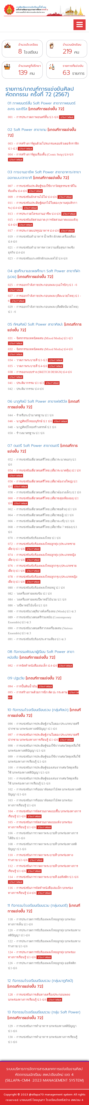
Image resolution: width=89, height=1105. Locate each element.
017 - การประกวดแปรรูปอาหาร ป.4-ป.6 (34, 230)
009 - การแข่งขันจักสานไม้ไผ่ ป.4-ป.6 (33, 197)
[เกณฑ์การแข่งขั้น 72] (46, 109)
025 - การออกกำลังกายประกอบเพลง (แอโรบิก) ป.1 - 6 (42, 285)
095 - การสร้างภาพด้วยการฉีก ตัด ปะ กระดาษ (38, 692)
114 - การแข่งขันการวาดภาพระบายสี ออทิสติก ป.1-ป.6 (43, 877)
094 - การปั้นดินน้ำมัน (23, 686)
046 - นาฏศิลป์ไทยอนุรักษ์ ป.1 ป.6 (30, 421)
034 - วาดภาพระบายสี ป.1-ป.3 (28, 360)
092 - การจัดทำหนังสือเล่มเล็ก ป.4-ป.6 (33, 665)
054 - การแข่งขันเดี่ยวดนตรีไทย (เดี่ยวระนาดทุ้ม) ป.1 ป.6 (44, 470)
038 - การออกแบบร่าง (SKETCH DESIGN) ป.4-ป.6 (40, 372)
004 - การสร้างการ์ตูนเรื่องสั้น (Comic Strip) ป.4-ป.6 (40, 154)
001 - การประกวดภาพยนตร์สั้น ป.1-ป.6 (33, 117)
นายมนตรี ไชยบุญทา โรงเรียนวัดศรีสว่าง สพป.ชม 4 (51, 1100)
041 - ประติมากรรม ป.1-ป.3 (26, 383)
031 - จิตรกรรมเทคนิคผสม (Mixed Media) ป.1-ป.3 (40, 338)
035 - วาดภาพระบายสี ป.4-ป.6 (28, 366)
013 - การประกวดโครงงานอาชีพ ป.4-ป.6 (34, 213)
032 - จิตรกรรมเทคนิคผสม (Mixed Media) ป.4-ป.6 (40, 349)
